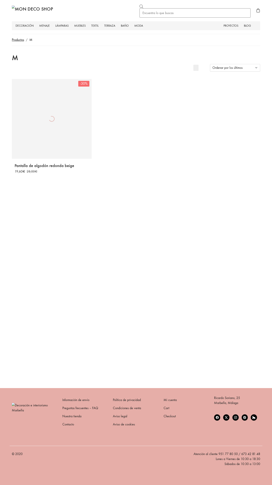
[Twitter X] (226, 417)
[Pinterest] (245, 417)
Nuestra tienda (71, 416)
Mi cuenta (170, 400)
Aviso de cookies (124, 424)
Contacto (68, 424)
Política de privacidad (127, 400)
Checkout (170, 416)
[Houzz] (254, 417)
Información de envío (75, 400)
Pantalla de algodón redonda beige (44, 165)
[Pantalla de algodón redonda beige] (52, 119)
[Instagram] (235, 417)
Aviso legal (120, 416)
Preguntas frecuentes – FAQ (80, 408)
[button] (196, 68)
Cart (166, 408)
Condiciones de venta (127, 408)
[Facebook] (217, 417)
